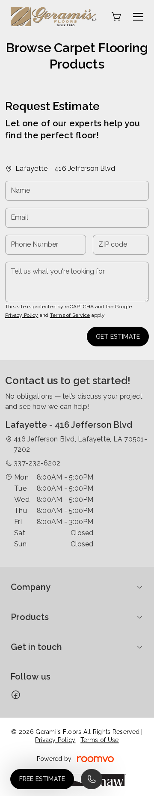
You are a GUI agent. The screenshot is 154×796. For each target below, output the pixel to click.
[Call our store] (91, 779)
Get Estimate (118, 336)
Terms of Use (99, 739)
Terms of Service (70, 315)
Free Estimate (42, 778)
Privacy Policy (21, 315)
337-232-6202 (37, 463)
